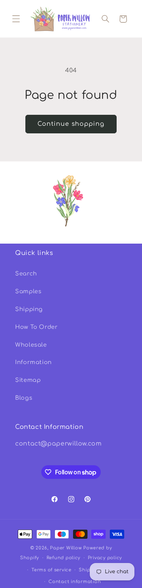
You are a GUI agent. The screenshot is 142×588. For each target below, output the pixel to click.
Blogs (23, 398)
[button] (16, 19)
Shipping (29, 309)
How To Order (36, 327)
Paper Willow (66, 548)
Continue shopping (71, 123)
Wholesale (31, 345)
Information (33, 362)
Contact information (74, 581)
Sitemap (28, 380)
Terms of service (51, 570)
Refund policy (64, 557)
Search (26, 274)
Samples (28, 291)
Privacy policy (105, 557)
